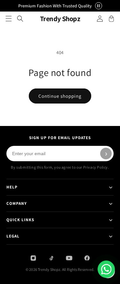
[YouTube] (69, 258)
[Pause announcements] (98, 5)
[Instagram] (33, 258)
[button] (8, 18)
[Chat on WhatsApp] (106, 269)
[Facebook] (87, 258)
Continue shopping (60, 96)
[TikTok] (51, 258)
